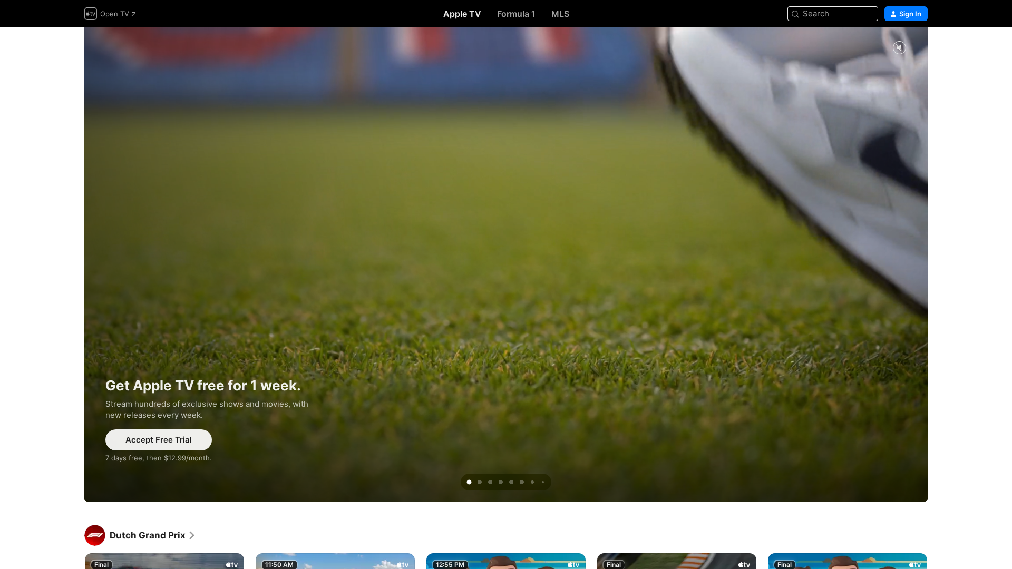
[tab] (469, 482)
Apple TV (462, 13)
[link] (153, 535)
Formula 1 (516, 13)
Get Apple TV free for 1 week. (506, 264)
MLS (560, 13)
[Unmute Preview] (899, 48)
